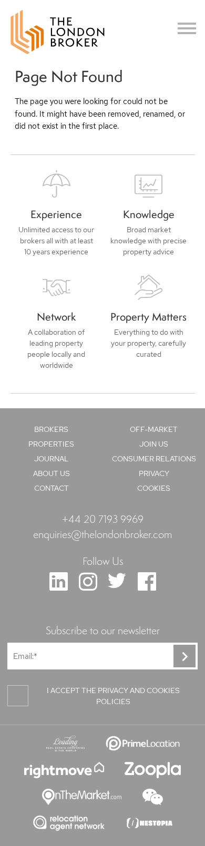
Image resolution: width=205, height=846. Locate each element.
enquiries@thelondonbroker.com (102, 534)
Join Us (153, 444)
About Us (51, 473)
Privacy (154, 473)
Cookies (153, 488)
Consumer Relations (154, 458)
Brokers (51, 429)
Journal (51, 458)
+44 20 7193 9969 (103, 518)
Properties (51, 444)
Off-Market (154, 429)
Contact (51, 488)
